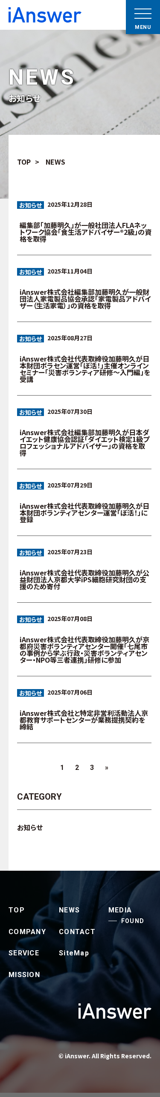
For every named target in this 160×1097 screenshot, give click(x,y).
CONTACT (77, 932)
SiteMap (74, 953)
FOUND (132, 920)
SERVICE (24, 953)
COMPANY (27, 932)
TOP (17, 910)
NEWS (69, 910)
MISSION (24, 975)
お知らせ (30, 205)
